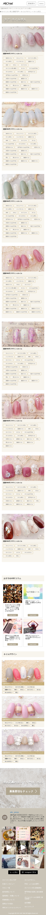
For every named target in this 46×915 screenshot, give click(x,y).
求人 (7, 85)
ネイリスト (24, 65)
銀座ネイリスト (36, 308)
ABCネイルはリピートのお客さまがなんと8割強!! (33, 637)
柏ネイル (23, 82)
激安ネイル (24, 88)
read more (12, 615)
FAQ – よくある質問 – (32, 884)
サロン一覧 (6, 888)
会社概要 (28, 903)
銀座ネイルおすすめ (11, 92)
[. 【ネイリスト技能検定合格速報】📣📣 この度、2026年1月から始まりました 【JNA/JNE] (23, 833)
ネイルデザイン (30, 880)
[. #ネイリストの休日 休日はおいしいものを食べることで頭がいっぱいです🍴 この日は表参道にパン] (37, 847)
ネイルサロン (9, 71)
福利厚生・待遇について (10, 896)
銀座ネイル (35, 88)
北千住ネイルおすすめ (12, 75)
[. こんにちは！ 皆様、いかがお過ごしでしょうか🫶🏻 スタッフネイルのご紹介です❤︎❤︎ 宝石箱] (23, 861)
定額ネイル (31, 61)
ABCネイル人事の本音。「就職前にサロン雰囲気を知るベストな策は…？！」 (12, 638)
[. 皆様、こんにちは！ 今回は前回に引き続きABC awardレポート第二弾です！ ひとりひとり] (9, 847)
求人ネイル (16, 85)
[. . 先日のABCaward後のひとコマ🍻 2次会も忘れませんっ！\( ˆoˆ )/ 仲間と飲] (37, 833)
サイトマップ (29, 907)
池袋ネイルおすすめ (11, 88)
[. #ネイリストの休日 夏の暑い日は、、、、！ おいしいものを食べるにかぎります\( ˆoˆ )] (9, 833)
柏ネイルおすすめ (35, 82)
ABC (7, 65)
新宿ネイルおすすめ (11, 82)
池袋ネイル (26, 85)
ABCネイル (9, 58)
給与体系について (8, 892)
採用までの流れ (7, 904)
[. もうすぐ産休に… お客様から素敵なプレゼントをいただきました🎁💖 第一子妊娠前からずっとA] (37, 861)
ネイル (23, 68)
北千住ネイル (31, 71)
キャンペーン (20, 58)
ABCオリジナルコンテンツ (11, 907)
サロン (15, 65)
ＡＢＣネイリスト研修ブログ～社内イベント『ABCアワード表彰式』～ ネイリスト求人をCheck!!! (12, 608)
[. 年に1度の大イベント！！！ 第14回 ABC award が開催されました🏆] (23, 847)
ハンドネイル (19, 61)
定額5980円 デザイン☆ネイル (12, 53)
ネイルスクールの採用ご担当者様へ (34, 898)
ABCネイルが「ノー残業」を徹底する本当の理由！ (33, 602)
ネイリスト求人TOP (9, 880)
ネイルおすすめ (33, 68)
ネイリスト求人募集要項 (33, 888)
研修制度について (8, 900)
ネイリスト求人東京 (11, 68)
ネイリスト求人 (32, 58)
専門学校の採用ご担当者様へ (34, 892)
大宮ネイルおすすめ (11, 78)
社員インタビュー (8, 884)
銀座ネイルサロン (36, 312)
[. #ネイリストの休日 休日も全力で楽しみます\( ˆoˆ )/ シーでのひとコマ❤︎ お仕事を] (9, 861)
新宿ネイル (24, 78)
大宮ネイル (25, 75)
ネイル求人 (9, 61)
